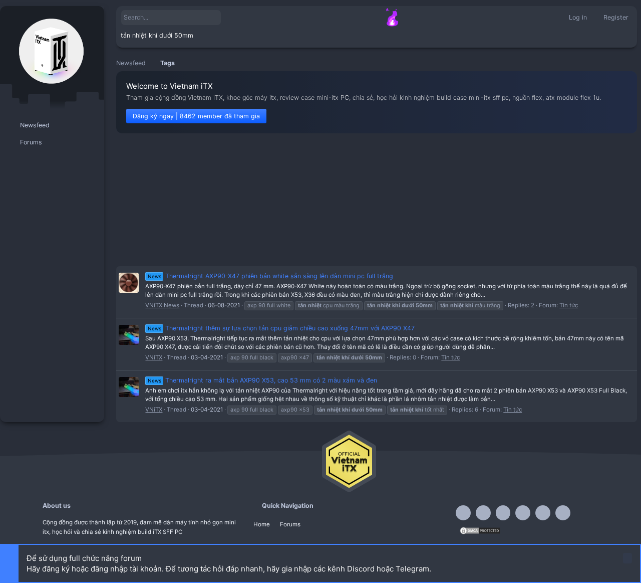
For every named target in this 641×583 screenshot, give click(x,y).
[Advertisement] (376, 199)
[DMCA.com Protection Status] (480, 532)
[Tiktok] (522, 512)
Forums (290, 524)
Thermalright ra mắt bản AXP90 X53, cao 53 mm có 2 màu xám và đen (262, 380)
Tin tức (568, 305)
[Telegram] (503, 512)
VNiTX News (162, 305)
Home (261, 524)
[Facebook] (463, 512)
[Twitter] (542, 512)
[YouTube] (562, 512)
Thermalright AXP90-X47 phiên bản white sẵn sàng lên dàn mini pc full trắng (270, 276)
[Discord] (483, 512)
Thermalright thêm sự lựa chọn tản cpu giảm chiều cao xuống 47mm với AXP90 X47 (281, 328)
